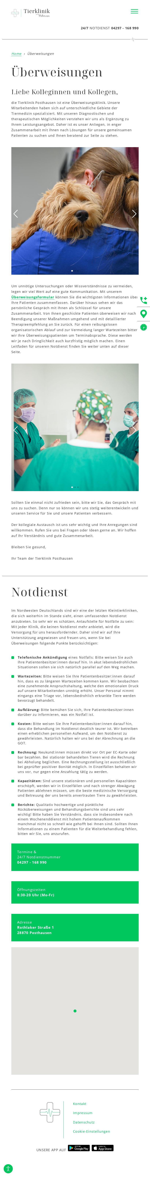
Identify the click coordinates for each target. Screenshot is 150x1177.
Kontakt (79, 1104)
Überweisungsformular (32, 297)
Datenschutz (84, 1122)
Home (16, 53)
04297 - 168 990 (125, 28)
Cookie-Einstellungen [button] (91, 1131)
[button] (134, 11)
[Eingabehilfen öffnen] (8, 1168)
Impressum (83, 1113)
